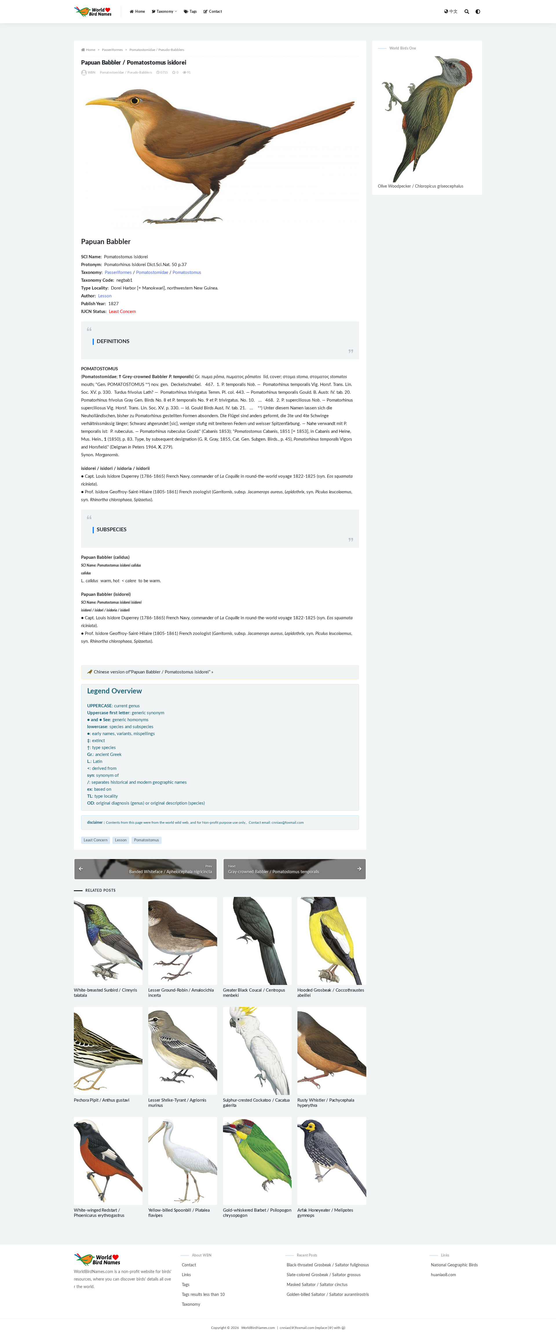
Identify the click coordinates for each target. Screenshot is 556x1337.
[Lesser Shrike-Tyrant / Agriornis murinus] (182, 1051)
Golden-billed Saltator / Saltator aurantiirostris (328, 1295)
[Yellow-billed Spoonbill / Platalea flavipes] (182, 1161)
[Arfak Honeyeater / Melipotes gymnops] (331, 1161)
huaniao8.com (443, 1275)
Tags (193, 11)
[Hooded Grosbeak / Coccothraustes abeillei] (331, 941)
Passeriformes (112, 50)
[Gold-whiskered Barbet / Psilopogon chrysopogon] (257, 1161)
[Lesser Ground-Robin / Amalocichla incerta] (182, 941)
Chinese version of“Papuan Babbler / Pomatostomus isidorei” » (153, 672)
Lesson (104, 296)
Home (140, 11)
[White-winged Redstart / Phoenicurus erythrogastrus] (108, 1161)
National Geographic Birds (454, 1265)
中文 (453, 12)
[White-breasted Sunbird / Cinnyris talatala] (108, 941)
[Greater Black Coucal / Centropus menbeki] (257, 941)
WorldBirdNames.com (258, 1327)
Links (186, 1275)
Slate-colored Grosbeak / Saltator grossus (324, 1275)
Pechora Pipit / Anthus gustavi (101, 1100)
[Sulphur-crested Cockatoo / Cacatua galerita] (257, 1051)
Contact (215, 11)
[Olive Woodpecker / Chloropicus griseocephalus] (427, 119)
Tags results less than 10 (203, 1295)
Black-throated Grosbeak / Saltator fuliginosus (328, 1265)
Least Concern (95, 840)
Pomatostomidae (152, 272)
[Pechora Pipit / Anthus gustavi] (108, 1051)
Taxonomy (191, 1305)
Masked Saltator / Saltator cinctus (317, 1285)
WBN (92, 72)
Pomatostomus (187, 272)
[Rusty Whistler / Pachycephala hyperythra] (331, 1051)
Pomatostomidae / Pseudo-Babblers (156, 50)
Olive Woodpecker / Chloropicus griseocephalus (420, 186)
